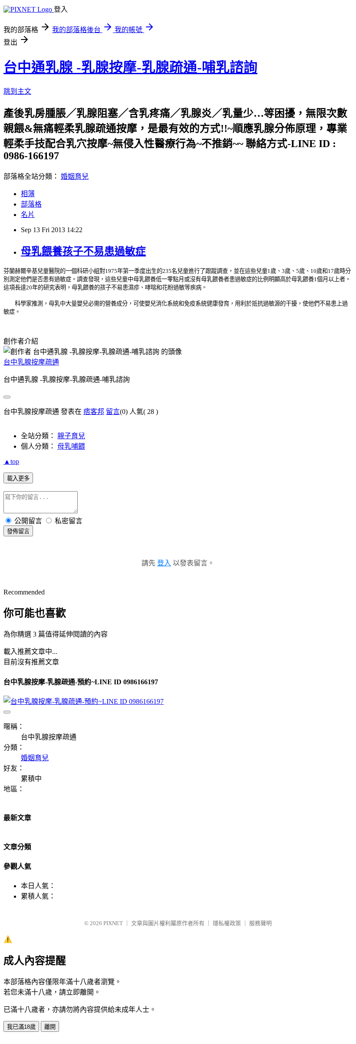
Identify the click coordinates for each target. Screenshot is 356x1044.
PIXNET (113, 923)
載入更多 (18, 478)
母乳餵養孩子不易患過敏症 (83, 251)
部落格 (31, 204)
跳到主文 (17, 91)
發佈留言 (18, 531)
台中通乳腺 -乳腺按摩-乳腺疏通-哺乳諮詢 (130, 67)
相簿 (28, 193)
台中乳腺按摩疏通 (31, 362)
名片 (28, 214)
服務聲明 (260, 923)
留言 (113, 411)
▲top (11, 461)
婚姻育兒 (75, 176)
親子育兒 (71, 436)
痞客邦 (93, 411)
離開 (50, 1027)
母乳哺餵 (71, 446)
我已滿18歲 (21, 1027)
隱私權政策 (227, 923)
